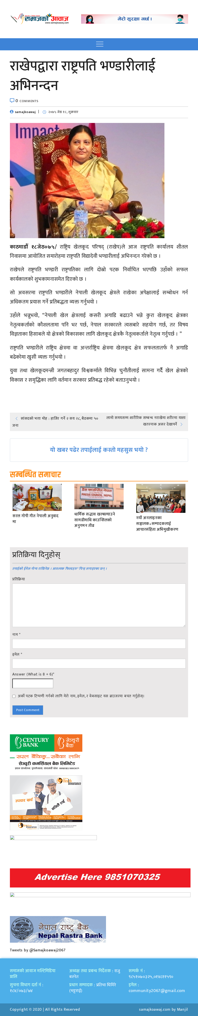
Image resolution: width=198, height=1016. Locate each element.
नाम (16, 635)
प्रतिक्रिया (18, 579)
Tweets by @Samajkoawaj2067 (38, 950)
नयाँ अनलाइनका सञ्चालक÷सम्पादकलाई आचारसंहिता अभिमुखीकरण (157, 523)
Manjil (182, 1009)
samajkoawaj (25, 112)
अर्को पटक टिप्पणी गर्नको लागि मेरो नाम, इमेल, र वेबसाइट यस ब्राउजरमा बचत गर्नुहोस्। (81, 696)
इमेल (17, 655)
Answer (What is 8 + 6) (33, 674)
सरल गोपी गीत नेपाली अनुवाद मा (36, 519)
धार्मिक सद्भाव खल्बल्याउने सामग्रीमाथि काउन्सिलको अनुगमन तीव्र (94, 520)
